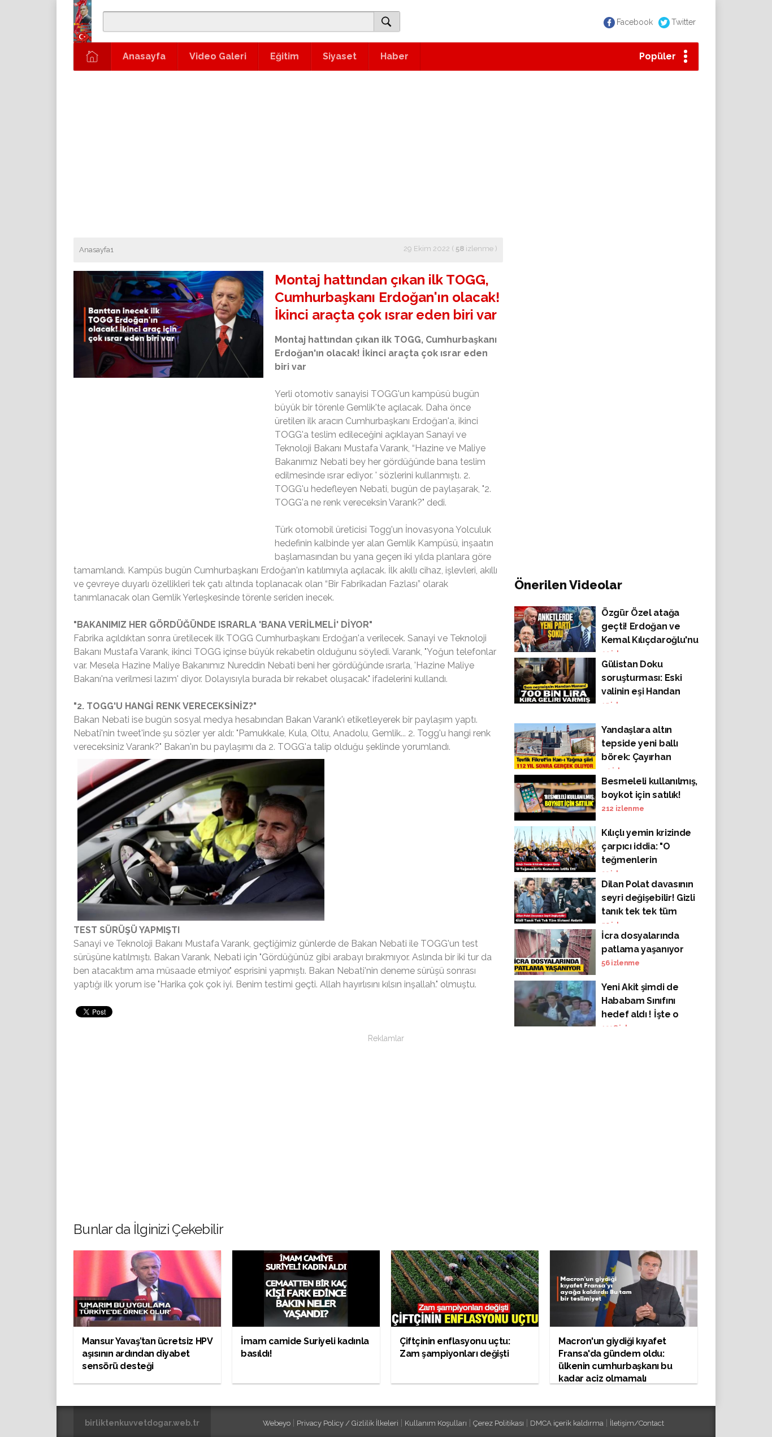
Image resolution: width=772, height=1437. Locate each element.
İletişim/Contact (637, 1423)
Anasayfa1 (96, 249)
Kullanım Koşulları (436, 1423)
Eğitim (284, 56)
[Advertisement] (386, 153)
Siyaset (340, 56)
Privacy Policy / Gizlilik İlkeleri (347, 1423)
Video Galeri (217, 56)
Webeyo (276, 1423)
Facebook (635, 22)
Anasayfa (144, 56)
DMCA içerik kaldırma (567, 1423)
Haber (394, 56)
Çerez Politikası (498, 1423)
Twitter (683, 22)
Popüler (657, 56)
